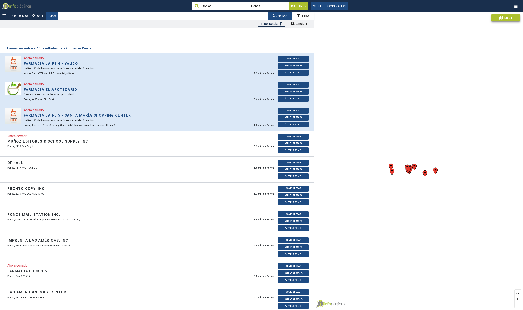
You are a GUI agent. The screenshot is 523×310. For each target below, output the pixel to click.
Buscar (297, 6)
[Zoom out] (518, 305)
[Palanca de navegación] (516, 6)
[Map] (418, 159)
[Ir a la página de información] (13, 64)
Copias (52, 15)
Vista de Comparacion (329, 6)
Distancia (298, 24)
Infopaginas (320, 304)
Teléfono (294, 72)
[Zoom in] (518, 299)
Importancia (269, 24)
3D (518, 292)
